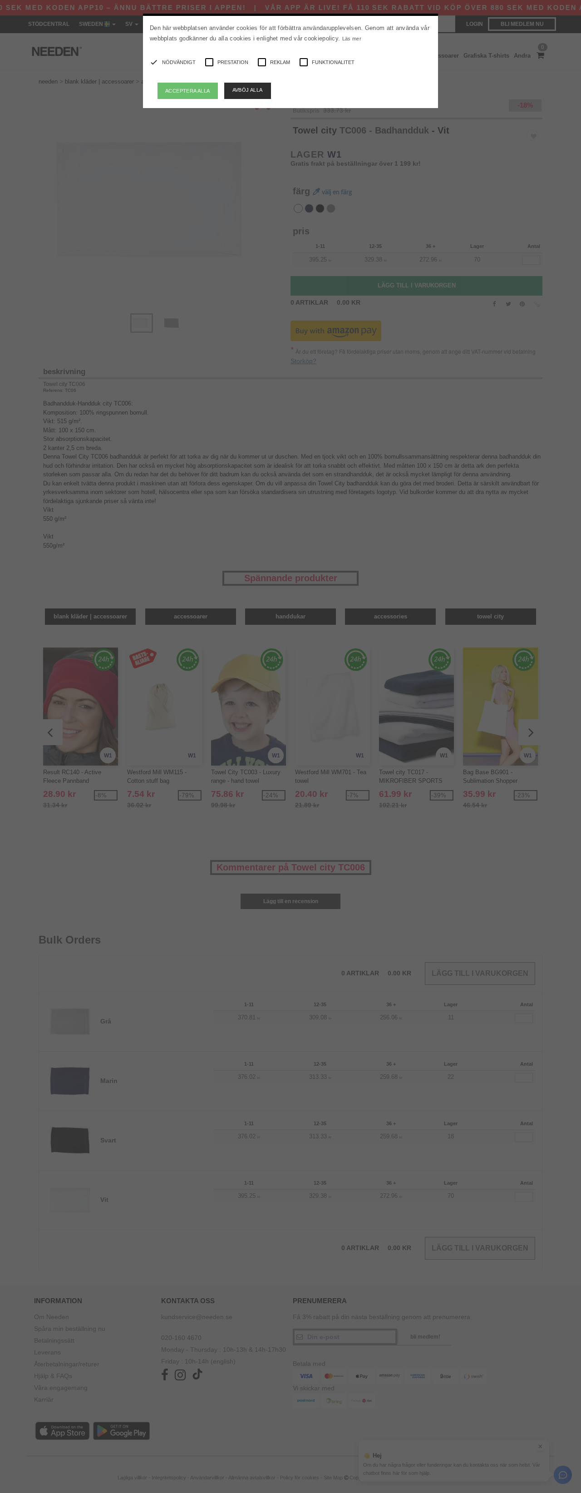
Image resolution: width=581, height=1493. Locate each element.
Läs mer (351, 38)
